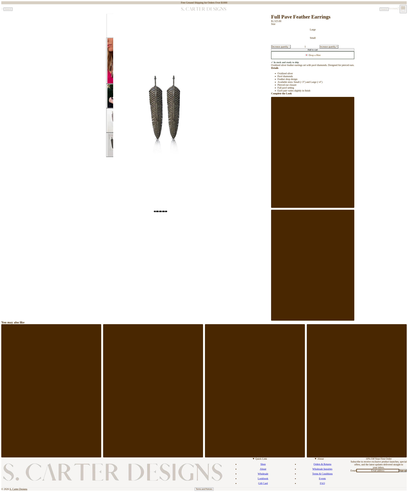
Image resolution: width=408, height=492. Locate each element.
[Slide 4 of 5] (109, 120)
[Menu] (2, 9)
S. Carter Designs (18, 489)
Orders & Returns (322, 464)
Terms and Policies (204, 489)
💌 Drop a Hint (313, 55)
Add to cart (313, 50)
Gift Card (263, 483)
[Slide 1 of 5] (109, 26)
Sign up (402, 470)
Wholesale (263, 473)
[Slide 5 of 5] (109, 145)
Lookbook (263, 478)
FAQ (322, 483)
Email (353, 470)
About (263, 469)
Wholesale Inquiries (322, 469)
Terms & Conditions (322, 473)
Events (322, 478)
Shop (263, 464)
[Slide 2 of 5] (109, 61)
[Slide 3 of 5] (109, 96)
